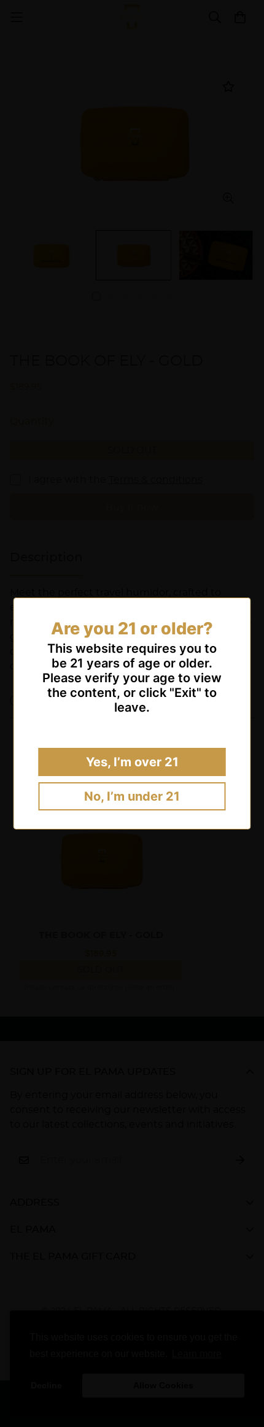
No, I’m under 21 (132, 796)
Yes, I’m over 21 (132, 762)
